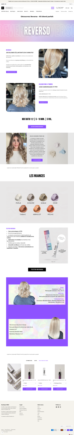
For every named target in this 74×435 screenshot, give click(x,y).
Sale (38, 421)
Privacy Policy (21, 406)
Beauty (39, 416)
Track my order (64, 11)
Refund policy (13, 429)
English (70, 4)
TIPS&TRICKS (39, 11)
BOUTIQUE (12, 11)
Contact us (70, 11)
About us (21, 413)
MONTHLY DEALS (5, 11)
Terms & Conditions (22, 408)
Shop (38, 406)
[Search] (52, 8)
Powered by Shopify (4, 431)
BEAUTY (26, 11)
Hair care (39, 408)
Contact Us (21, 414)
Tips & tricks (40, 419)
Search (2, 429)
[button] (71, 434)
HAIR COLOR (20, 11)
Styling (39, 410)
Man (38, 414)
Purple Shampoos (41, 411)
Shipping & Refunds (23, 410)
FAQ (20, 411)
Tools (38, 413)
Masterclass (40, 417)
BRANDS (32, 11)
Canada (68, 426)
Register (57, 11)
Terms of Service (7, 429)
